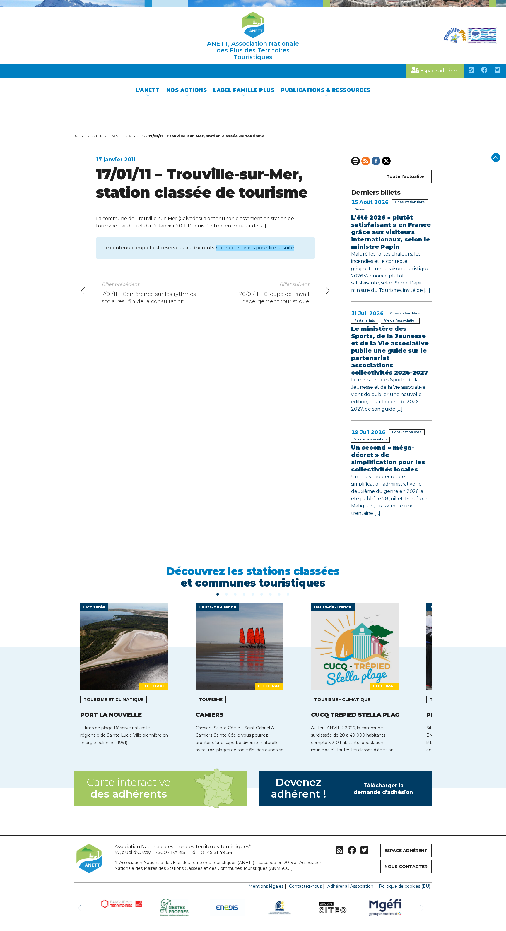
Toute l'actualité (405, 176)
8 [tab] (279, 594)
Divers (359, 209)
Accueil (80, 136)
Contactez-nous (305, 886)
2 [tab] (227, 594)
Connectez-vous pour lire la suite (255, 248)
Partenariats (364, 321)
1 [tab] (218, 594)
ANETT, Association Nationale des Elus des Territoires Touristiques (253, 50)
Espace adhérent (440, 70)
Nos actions (186, 90)
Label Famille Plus (243, 90)
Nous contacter (406, 866)
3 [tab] (235, 594)
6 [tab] (262, 594)
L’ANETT (148, 90)
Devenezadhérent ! (342, 788)
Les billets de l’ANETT (107, 136)
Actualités (136, 136)
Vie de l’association (400, 321)
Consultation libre (410, 202)
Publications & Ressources (325, 90)
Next (423, 907)
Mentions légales (266, 886)
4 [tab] (244, 594)
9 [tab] (288, 594)
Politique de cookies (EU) (404, 886)
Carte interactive (128, 788)
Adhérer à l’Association (350, 886)
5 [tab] (253, 594)
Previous (80, 907)
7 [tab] (270, 594)
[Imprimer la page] (355, 161)
